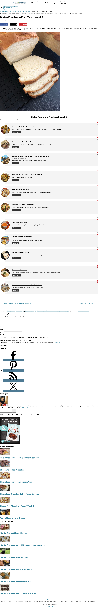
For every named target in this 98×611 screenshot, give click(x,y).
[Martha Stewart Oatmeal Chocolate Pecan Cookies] (5, 542)
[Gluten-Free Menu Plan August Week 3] (5, 502)
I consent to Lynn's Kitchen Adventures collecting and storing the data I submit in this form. (32, 342)
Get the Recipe (16, 132)
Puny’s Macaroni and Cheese (12, 518)
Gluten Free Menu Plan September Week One (19, 458)
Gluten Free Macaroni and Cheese (22, 236)
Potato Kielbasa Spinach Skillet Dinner (23, 204)
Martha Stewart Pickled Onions (13, 533)
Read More (25, 407)
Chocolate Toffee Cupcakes (12, 470)
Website (2, 335)
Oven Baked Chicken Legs (19, 270)
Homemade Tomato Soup (19, 222)
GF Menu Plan (27, 11)
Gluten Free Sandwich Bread (20, 252)
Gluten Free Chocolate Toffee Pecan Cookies (19, 494)
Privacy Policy (50, 606)
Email (2, 332)
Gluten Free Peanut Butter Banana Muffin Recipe (17, 303)
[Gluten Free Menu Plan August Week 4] (5, 478)
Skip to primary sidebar (9, 9)
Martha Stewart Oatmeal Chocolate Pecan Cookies (22, 545)
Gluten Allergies (17, 11)
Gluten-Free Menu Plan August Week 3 (17, 506)
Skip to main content (8, 7)
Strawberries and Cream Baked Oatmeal (23, 141)
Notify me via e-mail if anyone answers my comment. (16, 340)
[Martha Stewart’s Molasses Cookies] (5, 578)
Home (31, 2)
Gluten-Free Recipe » (63, 2)
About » (38, 2)
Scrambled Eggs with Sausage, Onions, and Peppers (27, 174)
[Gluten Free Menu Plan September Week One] (5, 454)
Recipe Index (54, 2)
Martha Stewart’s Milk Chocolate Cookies (18, 593)
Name (2, 329)
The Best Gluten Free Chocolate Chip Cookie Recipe (27, 285)
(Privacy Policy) (58, 342)
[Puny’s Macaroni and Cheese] (5, 514)
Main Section (65, 311)
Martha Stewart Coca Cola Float (14, 557)
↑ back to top (49, 599)
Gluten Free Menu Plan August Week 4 (16, 482)
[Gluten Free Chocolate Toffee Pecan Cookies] (5, 490)
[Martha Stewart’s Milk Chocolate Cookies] (5, 590)
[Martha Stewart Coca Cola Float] (5, 554)
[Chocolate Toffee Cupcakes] (5, 466)
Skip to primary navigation (10, 6)
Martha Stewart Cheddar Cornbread (16, 569)
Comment (3, 326)
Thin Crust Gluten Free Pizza (20, 189)
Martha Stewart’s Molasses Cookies (16, 581)
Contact (45, 2)
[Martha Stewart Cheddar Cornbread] (5, 566)
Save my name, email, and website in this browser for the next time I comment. (26, 337)
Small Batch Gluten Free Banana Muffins (23, 126)
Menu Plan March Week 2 (87, 303)
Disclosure (50, 607)
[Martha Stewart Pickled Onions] (5, 530)
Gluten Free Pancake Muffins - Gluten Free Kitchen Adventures (30, 156)
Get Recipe (15, 147)
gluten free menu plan (83, 311)
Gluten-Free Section (5, 11)
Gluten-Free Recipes (30, 311)
